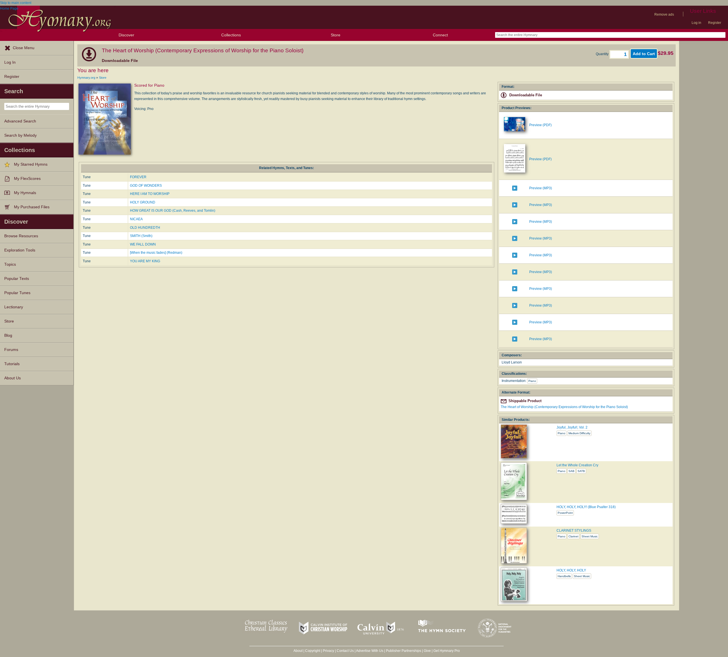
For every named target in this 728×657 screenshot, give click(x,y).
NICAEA (136, 219)
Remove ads (664, 14)
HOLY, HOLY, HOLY (571, 570)
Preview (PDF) (540, 125)
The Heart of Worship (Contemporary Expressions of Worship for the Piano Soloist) (564, 407)
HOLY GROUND (142, 202)
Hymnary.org (86, 77)
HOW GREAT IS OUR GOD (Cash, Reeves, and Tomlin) (172, 211)
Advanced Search (20, 121)
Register (714, 23)
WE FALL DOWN (143, 244)
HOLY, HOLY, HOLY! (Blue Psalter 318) (586, 507)
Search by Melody (20, 135)
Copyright (312, 651)
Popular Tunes (17, 293)
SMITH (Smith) (141, 236)
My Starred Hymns (30, 164)
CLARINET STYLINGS (574, 531)
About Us (12, 378)
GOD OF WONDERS (146, 186)
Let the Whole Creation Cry (577, 465)
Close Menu (23, 48)
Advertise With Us (369, 651)
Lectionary (13, 307)
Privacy (328, 651)
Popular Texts (16, 278)
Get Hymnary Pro (446, 651)
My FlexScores (27, 178)
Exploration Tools (19, 250)
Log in (696, 23)
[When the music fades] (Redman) (156, 253)
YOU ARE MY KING (145, 261)
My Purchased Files (31, 207)
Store (335, 35)
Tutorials (12, 364)
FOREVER (138, 177)
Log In (10, 62)
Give (427, 651)
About (298, 651)
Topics (10, 264)
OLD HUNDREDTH (145, 228)
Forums (11, 350)
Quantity (602, 54)
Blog (8, 335)
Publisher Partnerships (403, 651)
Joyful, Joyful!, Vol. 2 (572, 427)
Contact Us (345, 651)
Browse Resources (21, 236)
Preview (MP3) (540, 188)
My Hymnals (25, 193)
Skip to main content (15, 3)
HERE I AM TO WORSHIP (149, 194)
